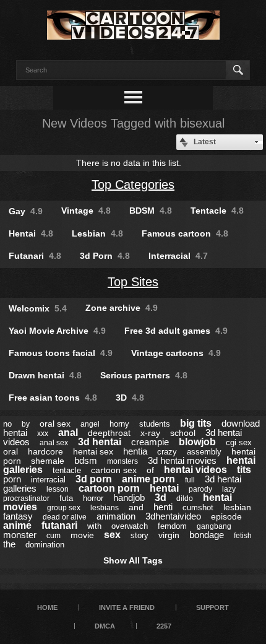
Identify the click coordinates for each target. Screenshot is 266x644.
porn (12, 479)
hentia (135, 451)
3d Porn (105, 256)
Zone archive (121, 308)
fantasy (18, 516)
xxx (42, 433)
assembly (204, 451)
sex (112, 534)
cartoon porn (109, 488)
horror (93, 498)
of (150, 470)
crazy (167, 451)
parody (200, 489)
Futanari (35, 256)
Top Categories (133, 184)
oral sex (55, 424)
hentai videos (195, 469)
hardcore (45, 451)
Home (47, 607)
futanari (59, 525)
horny (119, 424)
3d (160, 497)
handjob (129, 497)
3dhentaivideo (173, 516)
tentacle (67, 470)
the (9, 544)
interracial (48, 479)
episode (226, 516)
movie (82, 535)
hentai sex (93, 451)
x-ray (150, 433)
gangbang (214, 526)
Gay (26, 211)
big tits (196, 423)
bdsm (85, 460)
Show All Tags (133, 560)
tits (244, 469)
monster (19, 534)
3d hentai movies (182, 460)
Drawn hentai (45, 375)
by (26, 424)
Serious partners (143, 375)
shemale (47, 461)
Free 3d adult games (176, 331)
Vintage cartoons (176, 353)
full (190, 480)
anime (17, 525)
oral (10, 451)
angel (90, 424)
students (154, 424)
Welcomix (38, 308)
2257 (164, 626)
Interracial (178, 256)
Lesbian (97, 233)
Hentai (31, 233)
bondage (206, 534)
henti (163, 507)
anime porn (148, 479)
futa (66, 498)
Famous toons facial (61, 353)
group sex (63, 507)
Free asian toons (53, 397)
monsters (122, 461)
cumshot (197, 507)
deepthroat (109, 433)
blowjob (197, 442)
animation (116, 516)
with (94, 526)
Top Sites (133, 282)
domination (44, 544)
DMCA (105, 626)
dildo (184, 498)
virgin (168, 535)
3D (130, 397)
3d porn (93, 479)
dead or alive (65, 517)
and (136, 507)
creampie (150, 442)
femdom (172, 526)
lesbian (237, 507)
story (139, 535)
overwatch (129, 526)
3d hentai (99, 442)
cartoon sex (114, 470)
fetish (243, 535)
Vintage (86, 210)
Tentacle (217, 210)
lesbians (104, 507)
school (182, 433)
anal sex (54, 442)
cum (53, 535)
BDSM (150, 210)
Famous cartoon (185, 233)
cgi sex (239, 442)
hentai (164, 488)
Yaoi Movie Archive (57, 331)
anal (68, 432)
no (7, 424)
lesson (57, 489)
